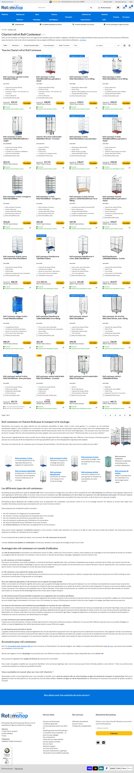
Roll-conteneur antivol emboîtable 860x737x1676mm (84, 377)
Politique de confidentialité (81, 726)
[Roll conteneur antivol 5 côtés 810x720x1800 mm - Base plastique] (17, 364)
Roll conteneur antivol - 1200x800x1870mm (112, 377)
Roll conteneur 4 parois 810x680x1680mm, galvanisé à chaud (114, 199)
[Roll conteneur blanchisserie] (43, 482)
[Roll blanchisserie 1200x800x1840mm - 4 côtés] (117, 244)
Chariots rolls (104, 17)
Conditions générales (50, 724)
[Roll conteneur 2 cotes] (8, 467)
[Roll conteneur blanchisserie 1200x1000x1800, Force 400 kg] (50, 304)
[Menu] (10, 748)
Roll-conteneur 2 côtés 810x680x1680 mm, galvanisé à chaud (48, 79)
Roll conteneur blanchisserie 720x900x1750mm (47, 257)
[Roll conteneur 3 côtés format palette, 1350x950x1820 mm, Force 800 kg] (84, 185)
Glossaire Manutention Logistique (55, 751)
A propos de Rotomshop (51, 721)
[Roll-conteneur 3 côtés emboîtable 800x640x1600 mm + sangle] (17, 125)
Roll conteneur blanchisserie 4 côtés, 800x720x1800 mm (82, 257)
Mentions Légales (49, 746)
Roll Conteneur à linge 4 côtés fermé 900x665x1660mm (15, 317)
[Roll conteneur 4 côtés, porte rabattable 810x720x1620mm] (17, 244)
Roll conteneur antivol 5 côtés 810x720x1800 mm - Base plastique (17, 377)
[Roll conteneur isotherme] (108, 467)
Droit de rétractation (50, 748)
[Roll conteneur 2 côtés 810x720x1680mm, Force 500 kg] (117, 65)
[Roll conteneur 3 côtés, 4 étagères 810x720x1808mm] (17, 185)
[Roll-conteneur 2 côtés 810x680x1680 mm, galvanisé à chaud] (50, 65)
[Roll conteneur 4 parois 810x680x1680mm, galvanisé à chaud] (117, 185)
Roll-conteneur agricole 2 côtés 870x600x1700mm (16, 78)
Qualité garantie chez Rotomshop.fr (55, 730)
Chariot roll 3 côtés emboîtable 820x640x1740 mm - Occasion (49, 138)
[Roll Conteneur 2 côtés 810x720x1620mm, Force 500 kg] (84, 65)
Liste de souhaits (118, 7)
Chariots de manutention (86, 17)
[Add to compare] (30, 108)
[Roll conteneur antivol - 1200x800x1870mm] (117, 364)
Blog (131, 2)
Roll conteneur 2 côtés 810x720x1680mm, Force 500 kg (115, 78)
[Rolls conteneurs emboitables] (8, 482)
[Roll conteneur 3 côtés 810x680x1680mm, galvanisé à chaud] (117, 125)
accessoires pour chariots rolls (19, 646)
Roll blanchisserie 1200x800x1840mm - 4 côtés (114, 257)
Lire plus (27, 103)
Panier (129, 7)
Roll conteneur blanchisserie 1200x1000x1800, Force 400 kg (48, 317)
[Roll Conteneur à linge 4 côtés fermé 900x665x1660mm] (17, 304)
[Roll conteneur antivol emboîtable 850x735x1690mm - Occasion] (50, 364)
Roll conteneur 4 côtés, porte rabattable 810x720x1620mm (15, 257)
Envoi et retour (77, 724)
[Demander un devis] (124, 7)
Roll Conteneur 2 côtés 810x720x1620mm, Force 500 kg (82, 78)
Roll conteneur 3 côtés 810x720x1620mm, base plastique (83, 138)
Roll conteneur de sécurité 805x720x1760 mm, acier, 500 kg (115, 317)
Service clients (48, 744)
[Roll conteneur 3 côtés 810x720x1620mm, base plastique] (84, 125)
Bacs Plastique (36, 17)
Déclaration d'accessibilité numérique (56, 753)
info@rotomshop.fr (7, 2)
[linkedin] (103, 742)
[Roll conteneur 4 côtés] (74, 467)
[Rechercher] (91, 7)
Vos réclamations (49, 737)
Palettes (5, 14)
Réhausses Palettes (20, 17)
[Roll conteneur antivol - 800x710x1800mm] (84, 304)
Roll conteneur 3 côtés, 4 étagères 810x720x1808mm (17, 198)
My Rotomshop (106, 7)
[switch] (7, 762)
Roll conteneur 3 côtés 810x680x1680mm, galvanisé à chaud (114, 139)
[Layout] (124, 45)
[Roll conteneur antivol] (74, 482)
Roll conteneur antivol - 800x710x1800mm (79, 317)
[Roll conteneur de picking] (108, 482)
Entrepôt (68, 17)
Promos (116, 17)
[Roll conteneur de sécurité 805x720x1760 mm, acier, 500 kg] (117, 304)
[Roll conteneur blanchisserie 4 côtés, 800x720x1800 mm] (84, 244)
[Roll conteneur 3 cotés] (43, 467)
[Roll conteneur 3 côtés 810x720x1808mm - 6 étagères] (50, 185)
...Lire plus (82, 40)
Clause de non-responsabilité (53, 739)
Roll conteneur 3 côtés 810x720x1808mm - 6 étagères (48, 198)
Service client (108, 2)
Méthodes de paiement (80, 721)
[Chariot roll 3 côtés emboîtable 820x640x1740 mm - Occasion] (50, 125)
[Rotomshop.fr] (17, 7)
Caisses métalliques (53, 17)
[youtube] (98, 742)
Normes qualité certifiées (51, 742)
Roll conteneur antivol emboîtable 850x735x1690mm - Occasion (50, 377)
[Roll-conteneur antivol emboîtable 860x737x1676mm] (84, 364)
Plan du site (19, 769)
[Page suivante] (130, 415)
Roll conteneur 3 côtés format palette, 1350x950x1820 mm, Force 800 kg (83, 199)
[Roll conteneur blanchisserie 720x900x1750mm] (50, 244)
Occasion (125, 17)
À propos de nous (120, 2)
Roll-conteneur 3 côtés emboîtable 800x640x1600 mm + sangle (16, 139)
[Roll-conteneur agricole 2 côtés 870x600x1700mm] (17, 65)
